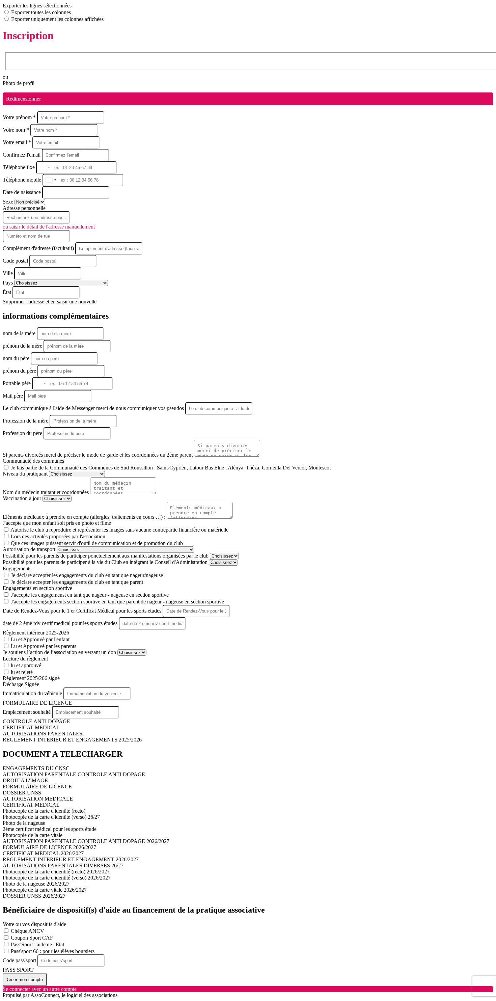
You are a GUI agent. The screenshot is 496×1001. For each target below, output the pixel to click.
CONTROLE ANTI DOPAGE (36, 721)
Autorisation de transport (30, 549)
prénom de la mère (23, 346)
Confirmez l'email (21, 155)
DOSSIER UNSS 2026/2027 (34, 896)
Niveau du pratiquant (26, 474)
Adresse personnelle (24, 208)
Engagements (17, 568)
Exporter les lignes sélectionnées (37, 5)
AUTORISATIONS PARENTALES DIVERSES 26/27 (63, 865)
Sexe (9, 202)
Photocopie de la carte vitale (32, 835)
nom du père (17, 358)
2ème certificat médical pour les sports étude (50, 829)
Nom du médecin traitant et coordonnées (46, 492)
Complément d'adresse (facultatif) (39, 248)
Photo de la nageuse (24, 823)
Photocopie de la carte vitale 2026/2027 (45, 890)
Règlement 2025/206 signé (31, 678)
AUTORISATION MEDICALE (38, 799)
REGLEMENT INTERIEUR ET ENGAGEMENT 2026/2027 (71, 859)
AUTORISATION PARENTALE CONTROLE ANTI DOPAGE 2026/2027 (86, 841)
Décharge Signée (21, 684)
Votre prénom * (20, 117)
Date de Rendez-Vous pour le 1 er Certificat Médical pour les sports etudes (83, 611)
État (7, 292)
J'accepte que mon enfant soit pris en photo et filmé (57, 523)
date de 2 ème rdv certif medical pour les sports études (61, 623)
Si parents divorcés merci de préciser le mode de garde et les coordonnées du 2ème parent (98, 455)
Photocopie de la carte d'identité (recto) (44, 811)
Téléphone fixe (19, 167)
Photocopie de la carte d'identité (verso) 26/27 (51, 817)
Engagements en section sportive (37, 588)
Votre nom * (16, 130)
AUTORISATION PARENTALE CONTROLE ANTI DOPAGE (74, 774)
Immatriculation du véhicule (33, 693)
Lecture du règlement (25, 658)
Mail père (13, 396)
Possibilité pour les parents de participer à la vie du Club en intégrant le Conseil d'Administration (106, 562)
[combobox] (44, 167)
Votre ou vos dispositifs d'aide (34, 924)
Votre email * (17, 142)
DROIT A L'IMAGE (25, 780)
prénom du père (20, 371)
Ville (8, 273)
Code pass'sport (20, 960)
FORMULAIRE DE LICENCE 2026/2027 (49, 847)
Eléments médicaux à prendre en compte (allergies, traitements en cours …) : (85, 517)
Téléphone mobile (23, 180)
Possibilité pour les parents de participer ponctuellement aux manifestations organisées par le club (106, 556)
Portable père (17, 383)
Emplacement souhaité (27, 712)
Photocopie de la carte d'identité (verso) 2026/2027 (57, 878)
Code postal (15, 261)
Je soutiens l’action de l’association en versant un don (60, 652)
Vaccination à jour (23, 498)
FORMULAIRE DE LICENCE (37, 703)
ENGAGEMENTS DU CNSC (36, 768)
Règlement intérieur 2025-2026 (36, 632)
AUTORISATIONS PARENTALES (42, 733)
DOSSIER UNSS (22, 792)
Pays (8, 283)
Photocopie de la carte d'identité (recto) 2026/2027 (56, 871)
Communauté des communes (33, 461)
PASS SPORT (18, 970)
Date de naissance (22, 192)
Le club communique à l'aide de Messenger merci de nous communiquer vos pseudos (94, 408)
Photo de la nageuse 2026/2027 (36, 884)
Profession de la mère (26, 421)
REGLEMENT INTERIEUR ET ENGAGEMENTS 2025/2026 (72, 739)
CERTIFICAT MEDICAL (31, 727)
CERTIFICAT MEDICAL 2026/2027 (43, 853)
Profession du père (23, 433)
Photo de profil (18, 83)
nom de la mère (20, 333)
